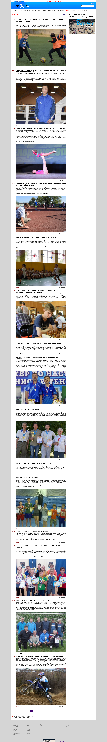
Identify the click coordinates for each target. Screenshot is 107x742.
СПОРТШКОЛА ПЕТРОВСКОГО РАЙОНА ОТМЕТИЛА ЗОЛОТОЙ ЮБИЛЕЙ (40, 128)
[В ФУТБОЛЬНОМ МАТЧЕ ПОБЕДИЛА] (41, 652)
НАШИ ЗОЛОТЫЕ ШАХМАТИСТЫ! (27, 409)
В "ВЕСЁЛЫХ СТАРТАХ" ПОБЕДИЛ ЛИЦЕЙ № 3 (32, 531)
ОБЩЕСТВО (16, 10)
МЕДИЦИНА (43, 10)
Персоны (28, 729)
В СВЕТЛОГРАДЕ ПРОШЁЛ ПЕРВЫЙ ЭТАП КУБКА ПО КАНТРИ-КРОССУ (40, 656)
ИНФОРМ (79, 10)
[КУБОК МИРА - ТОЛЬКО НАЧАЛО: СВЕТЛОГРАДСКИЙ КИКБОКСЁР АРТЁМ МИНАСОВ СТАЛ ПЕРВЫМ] (41, 124)
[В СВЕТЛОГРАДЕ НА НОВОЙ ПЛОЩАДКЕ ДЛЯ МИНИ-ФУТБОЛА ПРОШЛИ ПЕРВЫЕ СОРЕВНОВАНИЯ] (41, 232)
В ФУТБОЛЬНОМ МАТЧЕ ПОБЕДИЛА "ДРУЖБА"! (32, 600)
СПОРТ (21, 66)
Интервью (28, 726)
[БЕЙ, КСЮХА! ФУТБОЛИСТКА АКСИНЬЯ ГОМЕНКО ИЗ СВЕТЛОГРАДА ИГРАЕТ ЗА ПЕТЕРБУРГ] (41, 66)
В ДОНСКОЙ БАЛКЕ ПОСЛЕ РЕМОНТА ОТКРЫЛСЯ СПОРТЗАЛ (37, 237)
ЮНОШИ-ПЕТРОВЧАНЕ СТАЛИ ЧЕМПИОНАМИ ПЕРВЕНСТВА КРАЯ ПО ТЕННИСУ (40, 546)
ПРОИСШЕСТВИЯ (51, 10)
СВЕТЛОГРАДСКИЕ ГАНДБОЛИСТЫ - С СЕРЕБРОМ (33, 463)
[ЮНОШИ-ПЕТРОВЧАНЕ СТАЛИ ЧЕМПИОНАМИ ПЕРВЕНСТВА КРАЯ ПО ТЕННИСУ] (41, 596)
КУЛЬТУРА (37, 10)
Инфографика (42, 726)
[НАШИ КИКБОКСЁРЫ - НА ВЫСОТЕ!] (41, 527)
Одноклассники (91, 1)
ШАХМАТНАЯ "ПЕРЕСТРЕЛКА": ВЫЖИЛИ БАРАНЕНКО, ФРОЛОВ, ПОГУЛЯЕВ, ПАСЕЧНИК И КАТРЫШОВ (38, 291)
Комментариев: (62, 66)
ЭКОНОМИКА (23, 10)
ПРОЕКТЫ (73, 10)
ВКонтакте (85, 1)
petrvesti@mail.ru (61, 741)
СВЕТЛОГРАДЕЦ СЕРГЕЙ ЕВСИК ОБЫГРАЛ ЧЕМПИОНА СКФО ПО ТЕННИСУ (38, 358)
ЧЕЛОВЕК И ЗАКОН (61, 10)
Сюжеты (28, 725)
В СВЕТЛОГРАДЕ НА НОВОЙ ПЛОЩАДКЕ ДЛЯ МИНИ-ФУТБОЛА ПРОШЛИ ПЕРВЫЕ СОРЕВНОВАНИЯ (41, 184)
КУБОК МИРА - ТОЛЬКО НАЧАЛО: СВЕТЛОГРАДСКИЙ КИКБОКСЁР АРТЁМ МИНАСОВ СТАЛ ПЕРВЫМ (41, 71)
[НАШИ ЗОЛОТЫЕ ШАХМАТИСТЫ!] (41, 458)
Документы (29, 730)
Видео (41, 725)
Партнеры (28, 733)
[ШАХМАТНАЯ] (41, 338)
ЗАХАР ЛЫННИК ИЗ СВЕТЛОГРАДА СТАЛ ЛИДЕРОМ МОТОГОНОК (38, 343)
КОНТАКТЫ (84, 10)
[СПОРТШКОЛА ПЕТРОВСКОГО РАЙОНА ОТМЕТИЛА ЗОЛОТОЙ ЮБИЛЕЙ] (41, 179)
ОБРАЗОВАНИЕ (30, 10)
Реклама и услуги (69, 726)
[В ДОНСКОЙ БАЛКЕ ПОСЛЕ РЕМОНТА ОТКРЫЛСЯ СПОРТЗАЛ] (41, 286)
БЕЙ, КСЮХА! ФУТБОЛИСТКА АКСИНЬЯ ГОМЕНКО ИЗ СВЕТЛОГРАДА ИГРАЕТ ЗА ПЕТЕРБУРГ (39, 20)
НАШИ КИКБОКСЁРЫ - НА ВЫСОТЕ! (28, 477)
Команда (67, 725)
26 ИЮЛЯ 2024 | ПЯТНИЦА (22, 716)
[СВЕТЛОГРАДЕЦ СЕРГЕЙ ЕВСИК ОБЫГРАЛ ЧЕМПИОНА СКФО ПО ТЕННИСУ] (41, 404)
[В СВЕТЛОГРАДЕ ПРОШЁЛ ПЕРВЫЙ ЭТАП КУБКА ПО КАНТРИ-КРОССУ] (41, 705)
